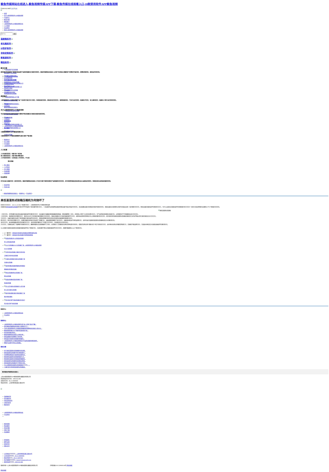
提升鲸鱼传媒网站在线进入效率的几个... (16, 326)
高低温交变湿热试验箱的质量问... (14, 339)
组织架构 (7, 122)
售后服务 (7, 426)
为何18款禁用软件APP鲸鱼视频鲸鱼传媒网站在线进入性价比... (23, 328)
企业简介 (7, 118)
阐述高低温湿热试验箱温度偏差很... (15, 359)
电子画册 (7, 128)
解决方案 (7, 19)
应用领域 (7, 106)
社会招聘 (7, 171)
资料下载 (7, 430)
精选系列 (5, 62)
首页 (5, 13)
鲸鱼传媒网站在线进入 (11, 193)
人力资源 (7, 26)
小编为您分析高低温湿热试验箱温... (15, 367)
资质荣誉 (7, 124)
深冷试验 (7, 90)
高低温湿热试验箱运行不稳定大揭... (15, 363)
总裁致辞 (7, 120)
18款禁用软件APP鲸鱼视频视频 (13, 126)
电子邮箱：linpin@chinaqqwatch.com (17, 460)
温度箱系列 (6, 39)
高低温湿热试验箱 (11, 207)
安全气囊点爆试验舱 (10, 80)
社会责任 (7, 28)
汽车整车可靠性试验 (10, 76)
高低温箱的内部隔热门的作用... (13, 336)
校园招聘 (7, 173)
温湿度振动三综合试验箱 (11, 82)
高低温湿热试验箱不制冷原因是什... (15, 352)
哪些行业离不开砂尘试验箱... (13, 343)
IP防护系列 (6, 48)
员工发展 (7, 169)
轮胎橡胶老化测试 (9, 92)
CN (12, 8)
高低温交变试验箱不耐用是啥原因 (22, 235)
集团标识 (7, 139)
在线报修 (7, 432)
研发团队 (7, 440)
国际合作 (7, 446)
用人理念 (7, 165)
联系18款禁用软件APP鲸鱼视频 (13, 30)
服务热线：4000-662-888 (13, 462)
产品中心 (7, 17)
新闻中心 (22, 193)
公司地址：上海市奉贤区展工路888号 (18, 454)
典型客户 (7, 22)
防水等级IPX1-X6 (9, 86)
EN (16, 8)
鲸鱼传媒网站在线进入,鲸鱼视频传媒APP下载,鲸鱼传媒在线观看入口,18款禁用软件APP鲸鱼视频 (59, 4)
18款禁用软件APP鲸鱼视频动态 (13, 313)
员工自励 (7, 142)
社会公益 (7, 187)
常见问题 (7, 428)
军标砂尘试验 (8, 88)
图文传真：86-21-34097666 (13, 458)
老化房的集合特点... (10, 332)
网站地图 (69, 465)
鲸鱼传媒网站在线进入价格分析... (14, 334)
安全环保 (7, 185)
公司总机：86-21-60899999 (14, 456)
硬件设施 (7, 442)
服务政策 (7, 424)
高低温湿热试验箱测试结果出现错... (15, 361)
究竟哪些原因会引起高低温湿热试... (15, 355)
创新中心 (7, 436)
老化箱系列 (6, 44)
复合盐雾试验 (8, 78)
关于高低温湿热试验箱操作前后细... (15, 350)
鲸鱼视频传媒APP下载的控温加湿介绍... (16, 330)
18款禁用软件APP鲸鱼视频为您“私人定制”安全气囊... (20, 324)
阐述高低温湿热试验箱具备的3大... (14, 357)
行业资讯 (29, 193)
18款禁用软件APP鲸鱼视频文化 (13, 24)
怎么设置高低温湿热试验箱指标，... (17, 365)
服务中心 (7, 420)
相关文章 (3, 346)
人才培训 (7, 167)
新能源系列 (6, 58)
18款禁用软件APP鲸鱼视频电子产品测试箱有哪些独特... (21, 341)
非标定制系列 (7, 53)
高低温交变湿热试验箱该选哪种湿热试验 (24, 233)
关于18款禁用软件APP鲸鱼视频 (13, 15)
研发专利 (7, 444)
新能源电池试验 (9, 84)
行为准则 (7, 144)
